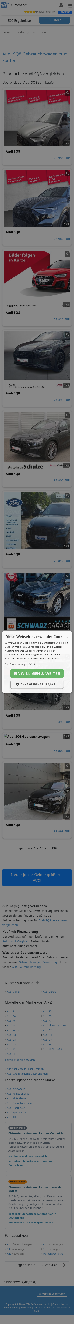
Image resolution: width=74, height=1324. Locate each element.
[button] (37, 664)
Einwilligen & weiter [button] (37, 673)
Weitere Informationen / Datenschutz (41, 658)
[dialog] (37, 662)
